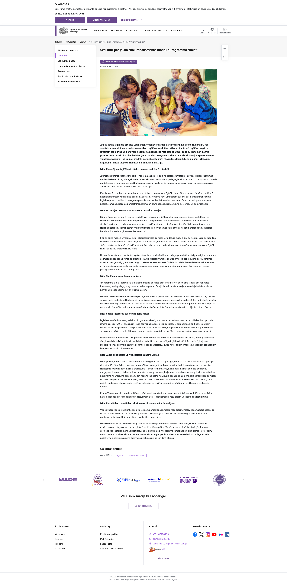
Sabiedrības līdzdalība (69, 81)
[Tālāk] (243, 480)
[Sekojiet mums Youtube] (214, 534)
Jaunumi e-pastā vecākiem (71, 66)
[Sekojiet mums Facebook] (195, 534)
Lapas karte (106, 543)
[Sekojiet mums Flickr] (221, 534)
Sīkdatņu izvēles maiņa (111, 548)
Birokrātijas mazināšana (70, 76)
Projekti (59, 543)
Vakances (60, 534)
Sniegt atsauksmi (143, 505)
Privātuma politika (109, 534)
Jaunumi (62, 55)
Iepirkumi (59, 539)
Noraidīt (70, 19)
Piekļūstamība (107, 539)
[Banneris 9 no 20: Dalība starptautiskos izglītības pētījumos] (158, 479)
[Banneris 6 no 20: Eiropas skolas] (67, 479)
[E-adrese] (155, 549)
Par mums (60, 548)
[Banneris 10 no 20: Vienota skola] (189, 479)
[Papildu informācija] (163, 549)
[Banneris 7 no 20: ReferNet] (98, 479)
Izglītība (120, 455)
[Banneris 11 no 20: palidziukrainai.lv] (219, 479)
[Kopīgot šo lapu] (225, 56)
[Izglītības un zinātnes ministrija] (73, 30)
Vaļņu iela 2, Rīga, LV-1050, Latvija (170, 543)
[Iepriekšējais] (44, 480)
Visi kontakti (164, 558)
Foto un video (65, 71)
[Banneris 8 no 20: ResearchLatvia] (128, 479)
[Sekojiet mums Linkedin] (227, 534)
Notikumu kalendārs (68, 50)
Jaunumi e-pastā (66, 60)
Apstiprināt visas (101, 19)
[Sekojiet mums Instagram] (208, 534)
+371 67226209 (161, 534)
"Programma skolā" (137, 455)
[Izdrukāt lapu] (225, 49)
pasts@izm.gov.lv (161, 538)
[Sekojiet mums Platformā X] (201, 534)
